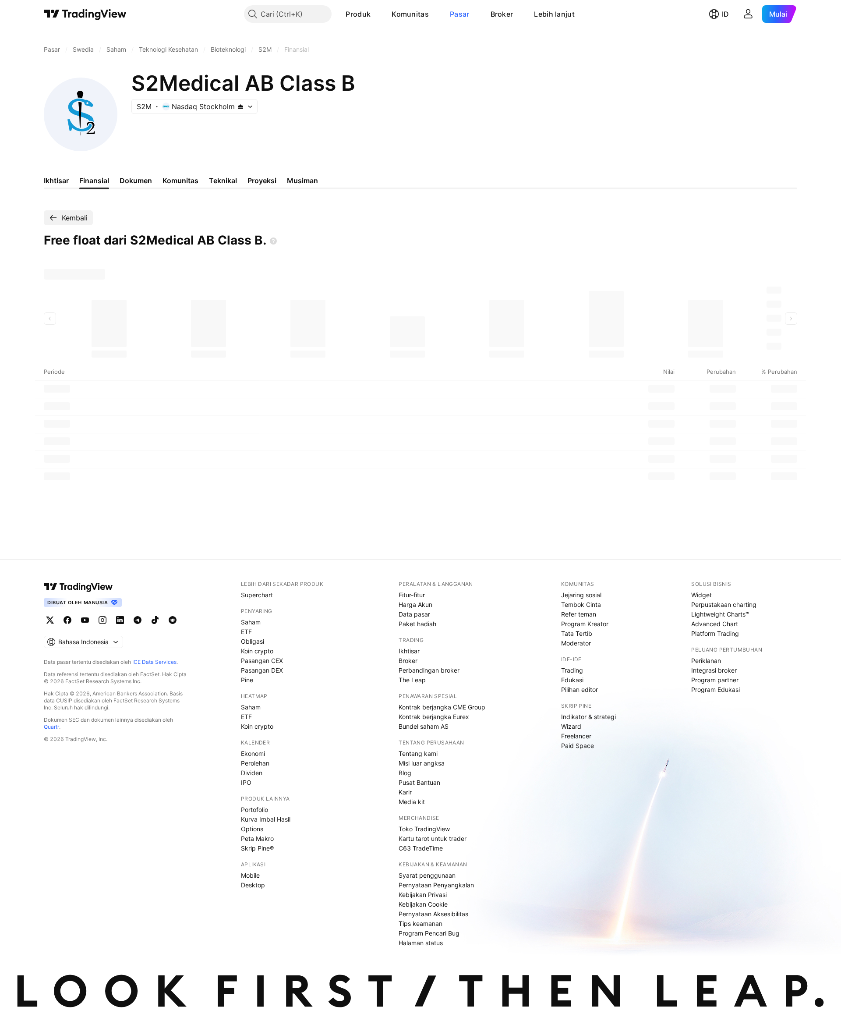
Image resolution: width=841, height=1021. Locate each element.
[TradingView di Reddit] (172, 620)
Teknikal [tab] (223, 180)
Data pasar (414, 614)
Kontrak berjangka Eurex (434, 716)
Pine (247, 680)
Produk (358, 14)
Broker (502, 14)
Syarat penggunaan (427, 875)
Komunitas (410, 14)
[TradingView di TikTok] (155, 620)
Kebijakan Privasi (423, 894)
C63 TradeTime (421, 848)
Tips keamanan (420, 923)
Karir (405, 792)
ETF (246, 631)
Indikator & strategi (588, 716)
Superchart (257, 595)
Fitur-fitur (412, 595)
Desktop (253, 885)
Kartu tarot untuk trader (432, 838)
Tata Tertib (576, 633)
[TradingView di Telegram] (137, 620)
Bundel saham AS (424, 726)
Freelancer (576, 736)
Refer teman (578, 614)
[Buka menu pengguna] (748, 14)
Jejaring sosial (581, 595)
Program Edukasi (715, 689)
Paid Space (577, 745)
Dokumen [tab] (136, 180)
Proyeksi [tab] (261, 180)
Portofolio (254, 809)
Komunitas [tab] (180, 180)
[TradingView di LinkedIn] (120, 620)
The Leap (412, 680)
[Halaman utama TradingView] (85, 14)
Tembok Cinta (581, 604)
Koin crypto (257, 651)
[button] (377, 14)
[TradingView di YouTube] (85, 620)
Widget (701, 595)
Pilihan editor (579, 689)
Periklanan (706, 660)
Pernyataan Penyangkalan (436, 885)
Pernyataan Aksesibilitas (433, 914)
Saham (251, 622)
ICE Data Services (154, 662)
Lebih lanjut (554, 14)
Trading (572, 670)
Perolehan (255, 763)
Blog (405, 772)
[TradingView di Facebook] (67, 620)
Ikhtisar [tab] (56, 180)
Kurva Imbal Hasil (265, 819)
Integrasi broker (714, 670)
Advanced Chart (714, 623)
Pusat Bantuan (419, 782)
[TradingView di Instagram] (102, 620)
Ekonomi (253, 753)
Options (252, 829)
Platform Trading (715, 633)
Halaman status (421, 943)
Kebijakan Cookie (423, 904)
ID (725, 14)
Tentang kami (418, 753)
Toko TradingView (424, 829)
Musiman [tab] (302, 180)
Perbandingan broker (429, 670)
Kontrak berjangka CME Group (442, 707)
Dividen (251, 772)
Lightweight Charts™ (720, 614)
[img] (240, 106)
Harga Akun (415, 604)
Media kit (412, 801)
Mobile (250, 875)
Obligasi (252, 641)
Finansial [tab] (94, 180)
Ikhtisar (409, 651)
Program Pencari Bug (429, 933)
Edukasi (572, 680)
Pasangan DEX (262, 670)
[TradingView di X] (50, 620)
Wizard (571, 726)
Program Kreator (584, 623)
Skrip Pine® (257, 848)
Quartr (51, 726)
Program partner (715, 680)
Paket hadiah (417, 623)
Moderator (576, 643)
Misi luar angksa (422, 763)
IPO (246, 782)
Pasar (460, 14)
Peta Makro (257, 838)
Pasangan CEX (262, 660)
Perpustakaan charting (723, 604)
